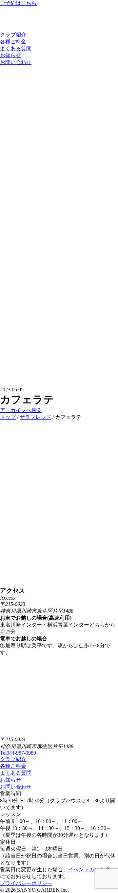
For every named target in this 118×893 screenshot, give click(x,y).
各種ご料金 (13, 41)
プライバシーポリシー (26, 883)
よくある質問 (15, 48)
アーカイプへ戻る (21, 410)
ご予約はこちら (18, 3)
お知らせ (10, 55)
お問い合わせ (15, 62)
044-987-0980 (18, 753)
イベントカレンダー (91, 869)
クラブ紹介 (13, 34)
